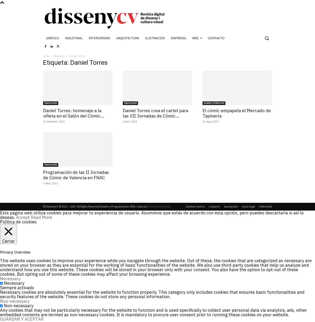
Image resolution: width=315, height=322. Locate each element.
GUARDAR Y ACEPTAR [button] (22, 319)
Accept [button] (23, 217)
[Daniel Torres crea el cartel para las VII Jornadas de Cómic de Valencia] (157, 88)
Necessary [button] (10, 278)
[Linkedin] (51, 46)
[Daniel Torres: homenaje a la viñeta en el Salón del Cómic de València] (77, 88)
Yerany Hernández (159, 206)
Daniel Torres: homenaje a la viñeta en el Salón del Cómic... (73, 113)
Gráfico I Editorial (214, 103)
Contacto (214, 206)
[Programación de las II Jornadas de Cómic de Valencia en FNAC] (77, 149)
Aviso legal (248, 206)
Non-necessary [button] (15, 301)
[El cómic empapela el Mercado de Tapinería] (237, 88)
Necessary (14, 283)
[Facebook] (45, 46)
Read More (41, 217)
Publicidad (265, 206)
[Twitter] (58, 46)
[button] (267, 38)
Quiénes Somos (195, 206)
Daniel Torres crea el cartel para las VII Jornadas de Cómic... (155, 113)
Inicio (46, 56)
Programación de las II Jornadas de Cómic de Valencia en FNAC (76, 175)
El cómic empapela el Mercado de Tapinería (236, 113)
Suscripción (231, 206)
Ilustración (50, 103)
